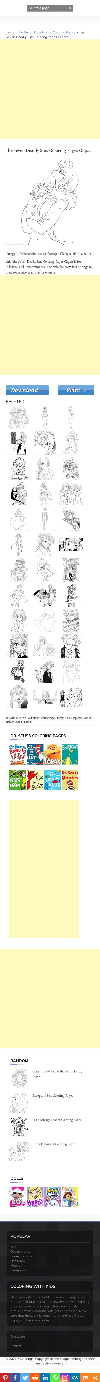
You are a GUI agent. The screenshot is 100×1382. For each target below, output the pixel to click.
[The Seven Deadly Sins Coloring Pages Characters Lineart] (45, 646)
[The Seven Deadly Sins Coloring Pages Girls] (71, 493)
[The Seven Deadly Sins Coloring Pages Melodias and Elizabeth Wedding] (19, 697)
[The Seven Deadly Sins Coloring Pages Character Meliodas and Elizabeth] (19, 417)
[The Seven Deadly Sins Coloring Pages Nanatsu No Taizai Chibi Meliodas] (19, 620)
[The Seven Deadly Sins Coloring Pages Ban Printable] (19, 595)
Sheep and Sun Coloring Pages (52, 1095)
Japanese (77, 718)
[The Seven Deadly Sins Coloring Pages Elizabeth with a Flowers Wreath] (45, 544)
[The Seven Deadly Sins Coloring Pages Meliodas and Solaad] (19, 493)
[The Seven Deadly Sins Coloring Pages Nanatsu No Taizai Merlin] (19, 544)
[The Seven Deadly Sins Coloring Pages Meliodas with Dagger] (71, 595)
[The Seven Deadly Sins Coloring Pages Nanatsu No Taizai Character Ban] (71, 646)
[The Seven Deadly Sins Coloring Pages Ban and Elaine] (71, 468)
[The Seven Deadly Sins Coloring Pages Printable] (45, 595)
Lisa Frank (17, 1261)
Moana (15, 1265)
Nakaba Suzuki (14, 722)
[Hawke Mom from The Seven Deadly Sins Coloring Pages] (19, 519)
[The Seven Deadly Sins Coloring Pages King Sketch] (19, 671)
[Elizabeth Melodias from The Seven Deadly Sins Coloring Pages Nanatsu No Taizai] (19, 570)
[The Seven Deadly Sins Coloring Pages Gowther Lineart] (45, 519)
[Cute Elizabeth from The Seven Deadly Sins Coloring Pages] (45, 468)
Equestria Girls (21, 1256)
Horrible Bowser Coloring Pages (54, 1144)
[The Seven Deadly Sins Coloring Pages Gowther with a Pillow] (45, 620)
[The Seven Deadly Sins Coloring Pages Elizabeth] (45, 697)
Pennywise (18, 1270)
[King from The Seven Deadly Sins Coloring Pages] (71, 417)
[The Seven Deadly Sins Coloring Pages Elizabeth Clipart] (19, 646)
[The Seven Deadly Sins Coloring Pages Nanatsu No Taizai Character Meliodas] (19, 468)
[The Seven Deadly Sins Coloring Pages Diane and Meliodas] (71, 570)
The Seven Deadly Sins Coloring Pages (46, 32)
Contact (15, 1346)
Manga (87, 718)
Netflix (28, 722)
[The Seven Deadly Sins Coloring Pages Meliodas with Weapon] (71, 620)
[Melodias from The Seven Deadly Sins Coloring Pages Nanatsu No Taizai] (71, 443)
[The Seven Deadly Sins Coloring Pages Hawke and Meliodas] (71, 697)
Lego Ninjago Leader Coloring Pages (57, 1120)
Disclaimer (17, 1336)
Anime (68, 718)
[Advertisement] (50, 89)
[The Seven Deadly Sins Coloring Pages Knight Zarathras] (45, 493)
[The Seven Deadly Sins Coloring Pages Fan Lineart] (71, 671)
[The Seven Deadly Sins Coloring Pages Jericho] (45, 570)
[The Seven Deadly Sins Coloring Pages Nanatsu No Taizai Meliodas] (45, 671)
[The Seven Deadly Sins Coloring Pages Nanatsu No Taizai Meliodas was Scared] (71, 519)
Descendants (20, 1252)
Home (10, 32)
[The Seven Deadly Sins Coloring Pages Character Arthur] (19, 443)
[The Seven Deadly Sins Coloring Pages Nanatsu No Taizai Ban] (45, 443)
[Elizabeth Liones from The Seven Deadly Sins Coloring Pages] (45, 417)
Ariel (13, 1247)
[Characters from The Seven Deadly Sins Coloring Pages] (71, 544)
